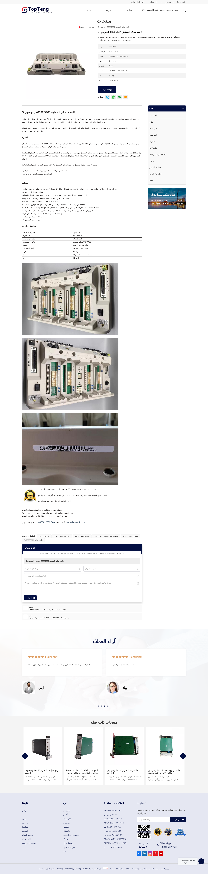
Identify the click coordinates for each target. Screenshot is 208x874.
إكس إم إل (26, 839)
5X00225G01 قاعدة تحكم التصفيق (106, 536)
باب (89, 10)
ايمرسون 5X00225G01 (61, 536)
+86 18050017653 (46, 522)
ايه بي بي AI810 (110, 814)
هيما (151, 180)
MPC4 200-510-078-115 (114, 822)
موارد (108, 10)
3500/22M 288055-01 (113, 818)
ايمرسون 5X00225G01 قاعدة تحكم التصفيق (45, 561)
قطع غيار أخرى (156, 174)
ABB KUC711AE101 (112, 810)
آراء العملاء (154, 2)
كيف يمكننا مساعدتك (163, 195)
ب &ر (152, 161)
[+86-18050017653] (119, 97)
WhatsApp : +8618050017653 (168, 845)
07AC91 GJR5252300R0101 (115, 839)
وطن (82, 27)
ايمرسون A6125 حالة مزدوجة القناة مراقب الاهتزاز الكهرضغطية (164, 771)
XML (128, 868)
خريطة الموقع (27, 835)
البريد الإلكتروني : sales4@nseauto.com (162, 10)
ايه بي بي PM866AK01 (113, 835)
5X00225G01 (44, 536)
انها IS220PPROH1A (112, 827)
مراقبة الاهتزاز (155, 167)
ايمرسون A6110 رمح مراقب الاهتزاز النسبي (41, 771)
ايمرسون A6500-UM (112, 831)
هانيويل (152, 141)
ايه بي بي (153, 115)
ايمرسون (91, 27)
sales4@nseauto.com (75, 522)
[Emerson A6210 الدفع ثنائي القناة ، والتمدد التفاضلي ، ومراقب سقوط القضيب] (83, 746)
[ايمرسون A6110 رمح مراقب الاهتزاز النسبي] (42, 746)
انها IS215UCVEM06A (113, 847)
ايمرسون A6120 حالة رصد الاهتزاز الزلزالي (122, 771)
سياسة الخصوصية (29, 843)
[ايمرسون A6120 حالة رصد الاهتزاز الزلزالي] (124, 746)
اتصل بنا (129, 10)
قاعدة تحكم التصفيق (82, 536)
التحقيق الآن (105, 89)
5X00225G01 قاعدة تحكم (33, 540)
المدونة (25, 831)
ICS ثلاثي (153, 148)
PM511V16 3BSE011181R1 (115, 843)
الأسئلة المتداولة (137, 2)
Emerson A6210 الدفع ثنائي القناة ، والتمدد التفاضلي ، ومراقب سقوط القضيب (82, 771)
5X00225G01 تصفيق (130, 536)
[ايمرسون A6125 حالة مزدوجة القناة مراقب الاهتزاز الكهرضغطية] (165, 746)
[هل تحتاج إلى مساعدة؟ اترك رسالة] (201, 861)
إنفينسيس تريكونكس (158, 154)
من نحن (168, 2)
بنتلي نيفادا (154, 128)
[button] (98, 706)
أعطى (152, 122)
